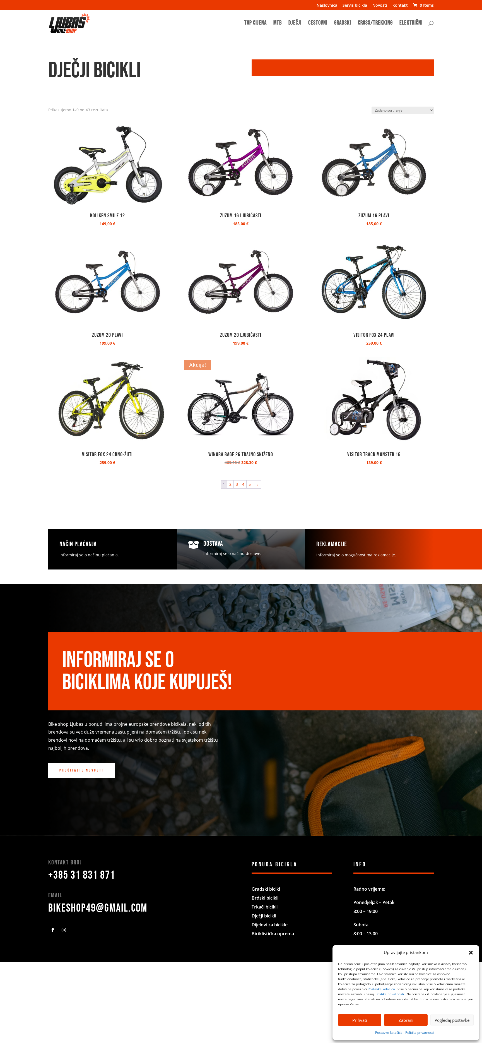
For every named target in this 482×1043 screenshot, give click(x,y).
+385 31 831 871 (81, 875)
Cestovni (317, 23)
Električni (411, 23)
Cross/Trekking (375, 23)
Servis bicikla (355, 5)
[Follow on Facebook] (52, 930)
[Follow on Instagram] (63, 930)
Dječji (295, 23)
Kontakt (400, 5)
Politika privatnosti (389, 994)
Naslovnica (327, 5)
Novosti (379, 5)
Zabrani (406, 1020)
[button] (471, 952)
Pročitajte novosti (81, 770)
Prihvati (359, 1020)
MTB (277, 23)
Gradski (342, 23)
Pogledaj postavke (452, 1020)
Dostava (213, 544)
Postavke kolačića (381, 989)
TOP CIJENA (255, 23)
